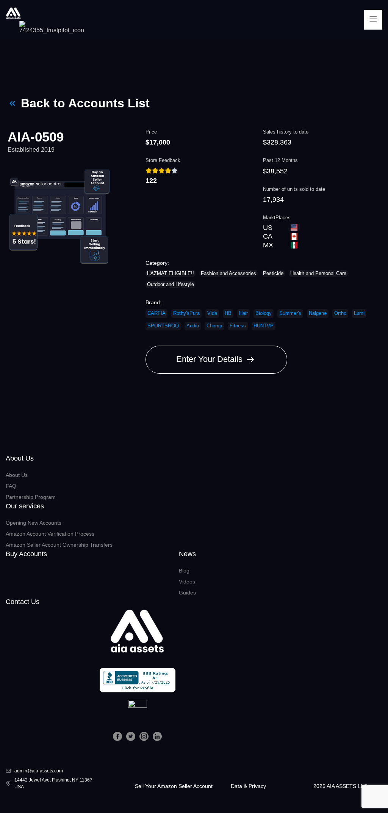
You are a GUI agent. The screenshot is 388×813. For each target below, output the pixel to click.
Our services (25, 506)
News (187, 554)
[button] (373, 20)
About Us (20, 458)
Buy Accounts (26, 554)
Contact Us (22, 601)
